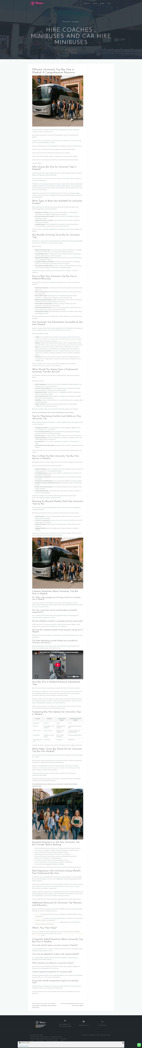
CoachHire (63, 1039)
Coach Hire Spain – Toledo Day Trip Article (46, 922)
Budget (102, 3)
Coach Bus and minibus (36, 1035)
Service (95, 3)
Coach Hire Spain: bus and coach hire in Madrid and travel (46, 1037)
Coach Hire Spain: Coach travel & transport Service (44, 1039)
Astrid (102, 1035)
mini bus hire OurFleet (52, 1041)
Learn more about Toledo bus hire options (69, 341)
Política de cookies (24, 1046)
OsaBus (37, 914)
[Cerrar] (123, 1043)
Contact (32, 1041)
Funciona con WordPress (88, 1035)
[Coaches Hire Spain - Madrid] (37, 3)
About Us (87, 3)
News (109, 3)
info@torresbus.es (84, 1025)
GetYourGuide (39, 918)
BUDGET (71, 51)
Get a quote (40, 1041)
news (62, 1041)
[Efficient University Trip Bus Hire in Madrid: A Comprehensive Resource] (57, 101)
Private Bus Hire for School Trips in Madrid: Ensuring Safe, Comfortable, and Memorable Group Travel (44, 1005)
